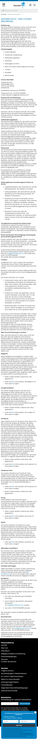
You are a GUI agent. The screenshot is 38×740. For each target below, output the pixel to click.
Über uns (4, 648)
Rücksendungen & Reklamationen (14, 673)
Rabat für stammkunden (10, 679)
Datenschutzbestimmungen (26, 733)
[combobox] (19, 10)
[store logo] (19, 5)
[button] (30, 5)
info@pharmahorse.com (15, 253)
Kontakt (4, 645)
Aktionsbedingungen (9, 656)
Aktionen (4, 659)
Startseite (4, 14)
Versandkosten (7, 685)
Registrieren (19, 725)
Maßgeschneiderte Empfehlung (13, 654)
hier (12, 382)
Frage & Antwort (7, 671)
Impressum (5, 651)
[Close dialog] (35, 712)
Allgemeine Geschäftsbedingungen (14, 688)
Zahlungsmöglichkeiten (10, 682)
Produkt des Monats (8, 661)
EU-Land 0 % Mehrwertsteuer (12, 676)
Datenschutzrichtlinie (9, 691)
